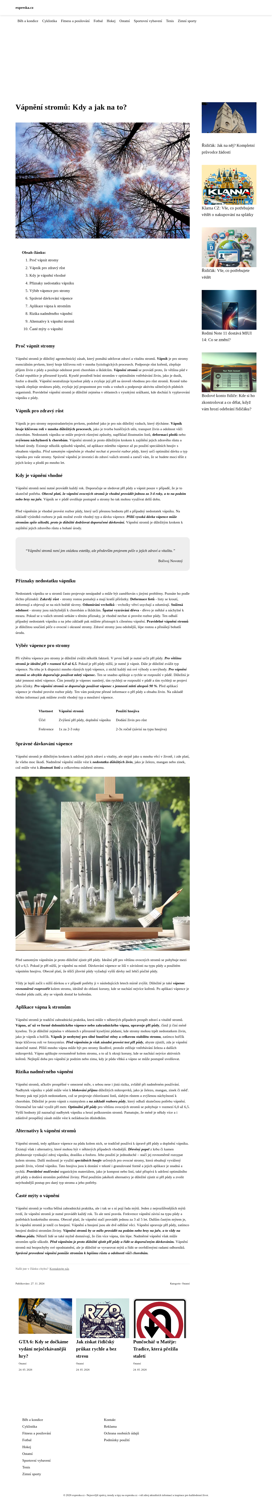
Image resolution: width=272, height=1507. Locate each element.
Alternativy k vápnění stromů (51, 321)
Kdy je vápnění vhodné (47, 275)
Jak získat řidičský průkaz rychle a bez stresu (96, 1349)
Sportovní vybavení (148, 21)
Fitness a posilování (75, 21)
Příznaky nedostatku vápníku (51, 283)
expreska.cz (24, 8)
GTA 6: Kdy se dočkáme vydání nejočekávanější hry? (43, 1349)
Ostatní (124, 21)
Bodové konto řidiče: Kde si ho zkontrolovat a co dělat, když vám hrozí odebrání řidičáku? (228, 402)
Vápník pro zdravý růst (47, 268)
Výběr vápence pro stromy (49, 291)
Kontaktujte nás (59, 1268)
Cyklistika (49, 21)
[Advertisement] (136, 53)
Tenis (170, 21)
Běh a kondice (28, 21)
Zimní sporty (187, 21)
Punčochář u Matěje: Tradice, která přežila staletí (155, 1349)
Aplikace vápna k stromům (50, 306)
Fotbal (98, 21)
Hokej (111, 21)
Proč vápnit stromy (44, 260)
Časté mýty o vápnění (46, 329)
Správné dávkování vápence (50, 298)
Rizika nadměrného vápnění (50, 313)
